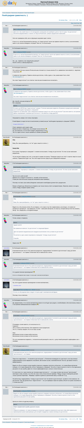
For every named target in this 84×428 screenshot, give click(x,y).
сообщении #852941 (26, 391)
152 (77, 20)
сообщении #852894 (21, 52)
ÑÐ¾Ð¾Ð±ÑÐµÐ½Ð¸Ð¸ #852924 (28, 289)
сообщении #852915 (26, 167)
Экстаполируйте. (17, 77)
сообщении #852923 (25, 263)
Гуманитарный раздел (29, 422)
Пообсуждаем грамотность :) (15, 15)
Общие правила (50, 425)
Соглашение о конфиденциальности (38, 425)
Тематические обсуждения (17, 422)
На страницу (61, 20)
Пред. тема (73, 23)
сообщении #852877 (21, 29)
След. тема (79, 23)
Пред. (66, 20)
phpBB (36, 427)
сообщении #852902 (21, 89)
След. (80, 20)
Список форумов (6, 422)
